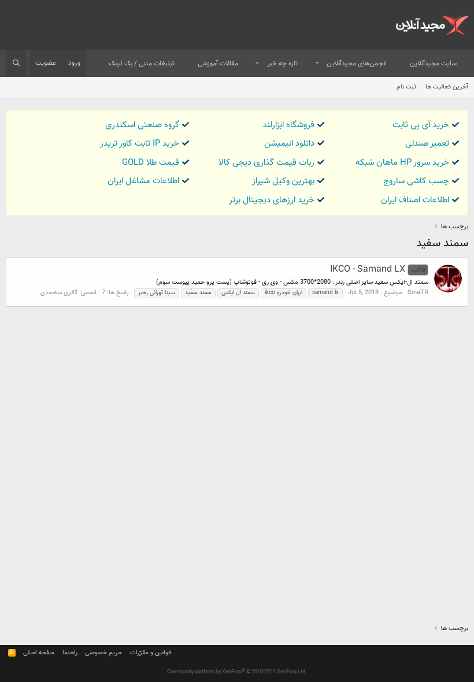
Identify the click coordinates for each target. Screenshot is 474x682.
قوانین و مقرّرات (150, 653)
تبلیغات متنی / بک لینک (142, 63)
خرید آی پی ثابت (420, 125)
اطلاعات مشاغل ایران (143, 181)
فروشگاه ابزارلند (288, 125)
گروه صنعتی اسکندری (142, 125)
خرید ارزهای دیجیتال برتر (271, 200)
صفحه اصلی (38, 653)
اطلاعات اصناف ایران (415, 200)
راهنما (69, 653)
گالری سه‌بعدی (58, 293)
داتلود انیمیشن (289, 143)
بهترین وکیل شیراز (283, 181)
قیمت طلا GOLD (150, 162)
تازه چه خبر (282, 63)
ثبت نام (406, 87)
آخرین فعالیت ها (446, 87)
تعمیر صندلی (427, 143)
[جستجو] (16, 63)
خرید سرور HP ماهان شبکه (402, 162)
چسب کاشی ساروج (416, 181)
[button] (317, 63)
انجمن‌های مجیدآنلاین (357, 63)
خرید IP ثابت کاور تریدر (139, 143)
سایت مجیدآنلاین (433, 63)
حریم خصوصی (103, 653)
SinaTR (418, 293)
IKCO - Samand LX (377, 269)
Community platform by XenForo (237, 672)
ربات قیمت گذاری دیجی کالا (266, 162)
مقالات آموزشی (218, 63)
